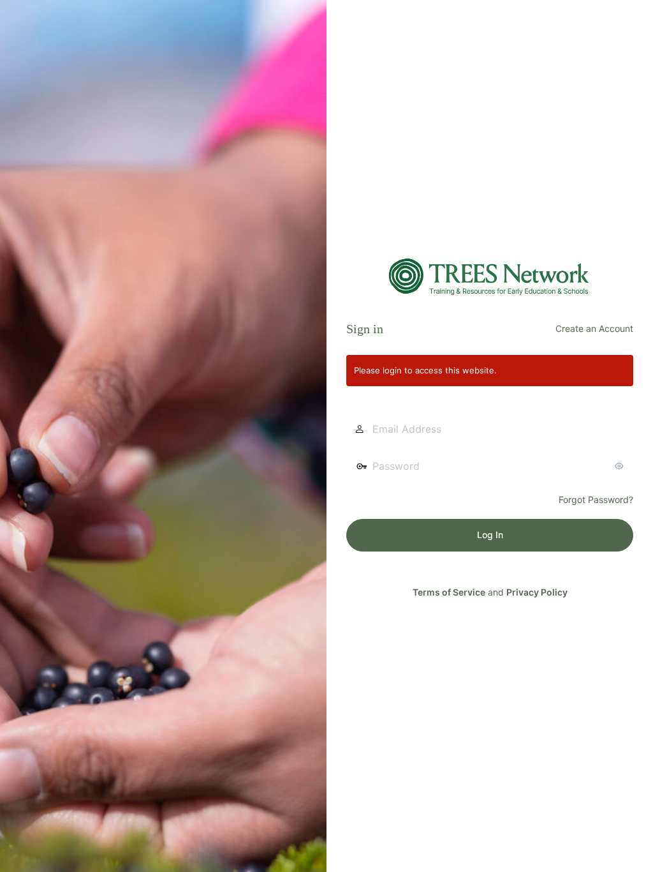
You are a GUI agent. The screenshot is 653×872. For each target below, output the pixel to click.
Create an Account (594, 328)
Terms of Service (449, 592)
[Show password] (620, 466)
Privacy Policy (537, 592)
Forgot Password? (596, 499)
